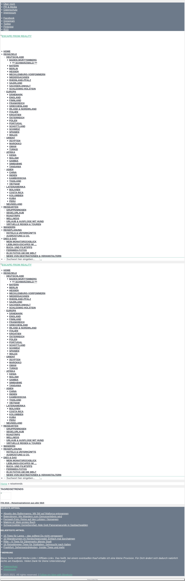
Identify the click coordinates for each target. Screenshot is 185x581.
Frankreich (16, 103)
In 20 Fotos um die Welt (21, 253)
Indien (13, 175)
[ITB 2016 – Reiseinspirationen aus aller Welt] (6, 498)
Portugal (15, 123)
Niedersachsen (19, 77)
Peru (12, 201)
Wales (13, 135)
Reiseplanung (12, 230)
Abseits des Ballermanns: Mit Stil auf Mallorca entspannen (36, 513)
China (13, 172)
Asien (9, 169)
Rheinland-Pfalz (20, 80)
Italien (13, 112)
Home (6, 51)
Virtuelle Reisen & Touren (23, 224)
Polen (13, 120)
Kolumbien (16, 195)
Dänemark (16, 94)
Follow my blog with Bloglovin (55, 574)
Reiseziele (10, 54)
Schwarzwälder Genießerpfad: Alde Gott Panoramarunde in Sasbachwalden (45, 525)
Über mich (9, 4)
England (15, 97)
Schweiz (14, 129)
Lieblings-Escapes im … (21, 244)
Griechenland (18, 106)
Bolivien (14, 189)
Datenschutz (10, 9)
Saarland (15, 83)
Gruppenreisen (16, 210)
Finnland (15, 100)
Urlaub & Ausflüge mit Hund (25, 221)
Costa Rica (16, 192)
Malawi (14, 158)
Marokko (15, 143)
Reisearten (10, 207)
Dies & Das (10, 238)
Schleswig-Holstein (22, 88)
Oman (12, 146)
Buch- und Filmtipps (19, 247)
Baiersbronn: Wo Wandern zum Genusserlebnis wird (32, 516)
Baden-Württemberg (23, 60)
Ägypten (14, 140)
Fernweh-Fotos (16, 250)
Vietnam (14, 184)
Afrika (10, 152)
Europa (11, 91)
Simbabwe (15, 163)
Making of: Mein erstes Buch (19, 522)
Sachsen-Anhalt (20, 86)
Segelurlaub (15, 212)
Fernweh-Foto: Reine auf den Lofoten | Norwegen (30, 519)
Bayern (14, 65)
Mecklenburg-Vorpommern (27, 74)
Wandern (9, 227)
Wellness (12, 218)
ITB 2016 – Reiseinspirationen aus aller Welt (22, 503)
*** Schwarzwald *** (24, 63)
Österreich (16, 117)
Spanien (14, 132)
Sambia (13, 161)
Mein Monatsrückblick (21, 241)
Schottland (17, 126)
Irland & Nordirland (22, 109)
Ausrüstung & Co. (18, 235)
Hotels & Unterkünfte (21, 233)
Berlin (13, 68)
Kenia (12, 155)
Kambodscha (17, 178)
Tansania (15, 166)
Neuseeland (14, 204)
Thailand (15, 181)
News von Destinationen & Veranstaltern (33, 256)
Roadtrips (13, 215)
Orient (10, 137)
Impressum (9, 12)
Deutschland (15, 57)
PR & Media (10, 6)
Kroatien (15, 114)
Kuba (12, 198)
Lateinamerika (15, 186)
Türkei (13, 149)
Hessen (14, 71)
